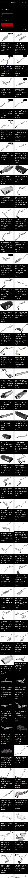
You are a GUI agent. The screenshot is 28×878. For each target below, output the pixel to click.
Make (2, 12)
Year (2, 7)
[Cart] (26, 2)
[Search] (5, 2)
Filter (4, 29)
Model (2, 18)
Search (7, 25)
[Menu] (2, 2)
